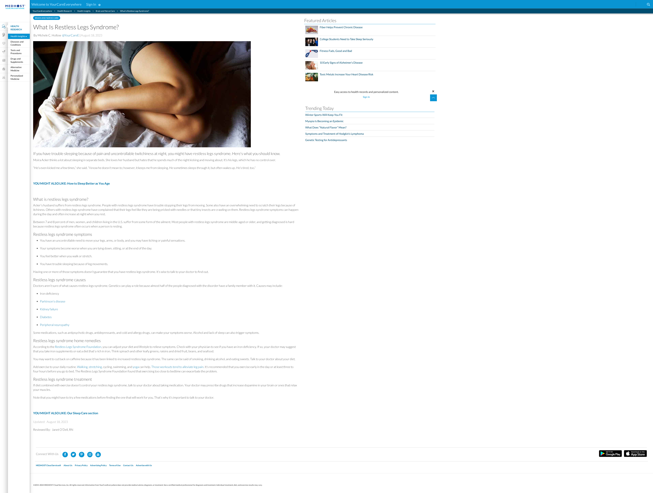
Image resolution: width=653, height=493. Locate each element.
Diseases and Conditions (17, 43)
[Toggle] (433, 97)
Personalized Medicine (17, 77)
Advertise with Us (144, 465)
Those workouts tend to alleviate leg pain (177, 367)
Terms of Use (115, 465)
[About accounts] (99, 4)
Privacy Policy (81, 465)
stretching (95, 367)
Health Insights (19, 36)
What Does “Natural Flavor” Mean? (325, 127)
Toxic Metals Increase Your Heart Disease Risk (346, 74)
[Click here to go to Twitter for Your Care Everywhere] (73, 454)
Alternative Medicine (16, 69)
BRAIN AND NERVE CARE (46, 18)
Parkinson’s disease (52, 301)
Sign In (91, 4)
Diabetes (46, 317)
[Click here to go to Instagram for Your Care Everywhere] (81, 454)
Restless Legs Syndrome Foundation (78, 347)
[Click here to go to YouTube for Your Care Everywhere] (98, 454)
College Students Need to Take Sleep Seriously (346, 39)
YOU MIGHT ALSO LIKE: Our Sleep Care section (65, 413)
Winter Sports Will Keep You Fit (323, 114)
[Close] (433, 90)
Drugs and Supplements (17, 60)
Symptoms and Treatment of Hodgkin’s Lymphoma (334, 133)
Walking (82, 367)
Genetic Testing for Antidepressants (326, 140)
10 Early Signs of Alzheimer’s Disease (341, 62)
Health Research (16, 28)
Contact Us (128, 465)
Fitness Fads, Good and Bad (336, 50)
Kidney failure (49, 309)
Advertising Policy (98, 465)
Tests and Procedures (16, 52)
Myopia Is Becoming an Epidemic (324, 121)
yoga (136, 367)
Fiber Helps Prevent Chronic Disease (341, 27)
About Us (68, 465)
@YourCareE (70, 35)
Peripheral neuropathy (54, 325)
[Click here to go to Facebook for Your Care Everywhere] (65, 454)
